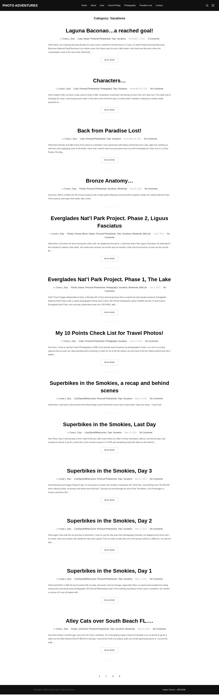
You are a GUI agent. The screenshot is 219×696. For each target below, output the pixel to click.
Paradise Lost (146, 5)
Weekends (122, 189)
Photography (130, 5)
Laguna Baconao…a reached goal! (109, 31)
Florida (82, 189)
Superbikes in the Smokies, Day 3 (109, 471)
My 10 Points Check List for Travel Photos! (109, 333)
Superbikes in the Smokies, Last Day (109, 424)
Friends (77, 234)
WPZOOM (181, 690)
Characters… (109, 81)
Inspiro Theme (168, 690)
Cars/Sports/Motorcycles (85, 398)
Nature (87, 39)
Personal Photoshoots (101, 39)
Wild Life (147, 234)
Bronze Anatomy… (109, 181)
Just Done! (83, 629)
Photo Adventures (20, 5)
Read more (111, 60)
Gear (102, 5)
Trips (114, 39)
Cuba (80, 39)
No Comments (156, 89)
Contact (159, 5)
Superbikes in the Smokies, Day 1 (109, 571)
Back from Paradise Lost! (109, 131)
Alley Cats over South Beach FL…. (109, 621)
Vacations (121, 39)
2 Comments (153, 39)
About (93, 5)
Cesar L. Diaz (68, 39)
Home (84, 5)
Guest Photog (114, 5)
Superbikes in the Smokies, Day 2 (109, 521)
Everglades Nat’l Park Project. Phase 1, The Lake (109, 279)
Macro (85, 234)
